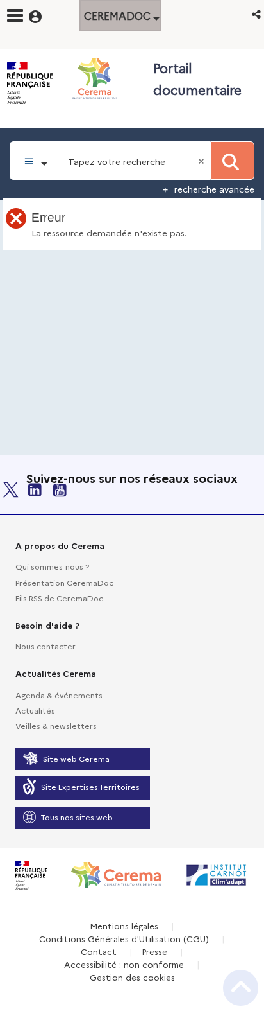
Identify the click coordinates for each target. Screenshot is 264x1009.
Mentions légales (124, 925)
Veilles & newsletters (56, 725)
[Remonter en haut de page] (240, 988)
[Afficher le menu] (15, 15)
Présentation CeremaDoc (64, 582)
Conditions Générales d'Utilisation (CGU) (124, 938)
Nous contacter (45, 645)
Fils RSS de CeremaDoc (59, 597)
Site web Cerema (76, 758)
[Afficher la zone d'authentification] (43, 15)
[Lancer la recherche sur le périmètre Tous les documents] (232, 160)
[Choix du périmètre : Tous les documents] (35, 160)
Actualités (35, 710)
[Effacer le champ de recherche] (202, 160)
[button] (257, 14)
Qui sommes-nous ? (52, 566)
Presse (154, 951)
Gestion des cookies (132, 977)
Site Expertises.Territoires (90, 786)
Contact (99, 951)
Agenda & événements (59, 694)
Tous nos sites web (77, 816)
